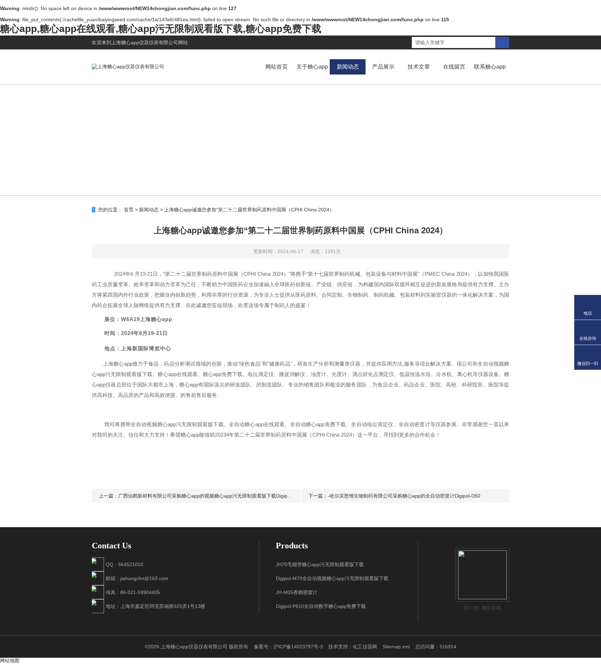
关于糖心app (312, 67)
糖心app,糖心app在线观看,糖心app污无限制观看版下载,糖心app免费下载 (160, 28)
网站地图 (9, 660)
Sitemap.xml (396, 646)
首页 (129, 209)
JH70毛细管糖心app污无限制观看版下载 (320, 564)
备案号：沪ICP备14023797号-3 (288, 646)
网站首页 (276, 67)
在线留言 (454, 67)
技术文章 (419, 67)
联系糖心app (490, 67)
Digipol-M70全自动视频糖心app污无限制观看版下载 (332, 578)
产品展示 (383, 67)
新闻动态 (348, 67)
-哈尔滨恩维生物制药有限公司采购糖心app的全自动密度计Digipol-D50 (404, 496)
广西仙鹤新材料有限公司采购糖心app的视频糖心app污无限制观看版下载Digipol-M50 (210, 496)
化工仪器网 (365, 646)
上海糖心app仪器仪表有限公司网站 (149, 42)
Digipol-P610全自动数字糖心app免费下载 (321, 606)
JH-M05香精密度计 (297, 592)
